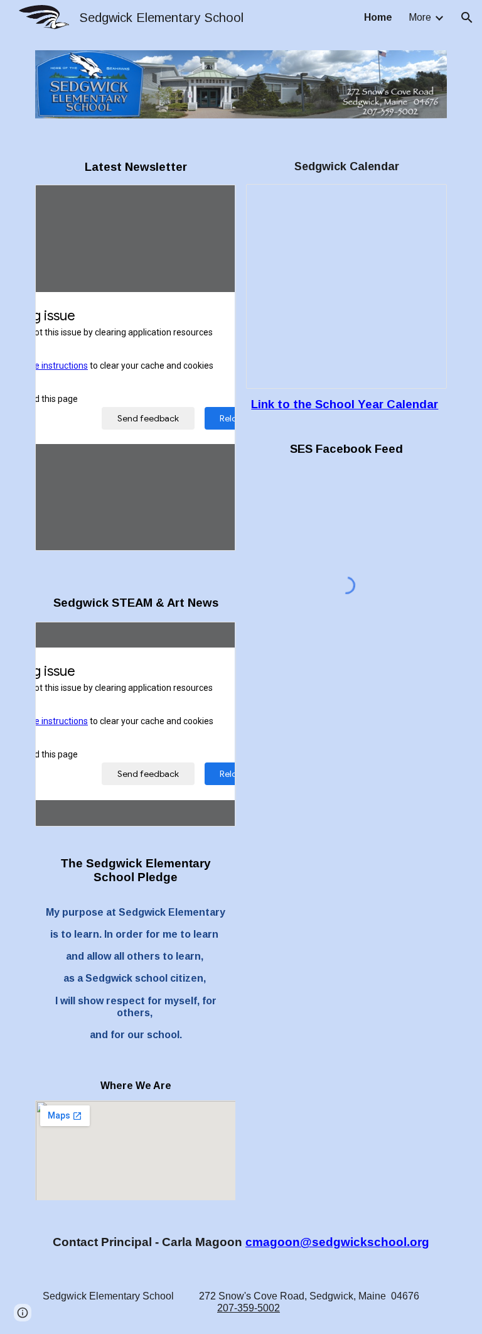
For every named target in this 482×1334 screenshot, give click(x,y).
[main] (135, 167)
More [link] (420, 17)
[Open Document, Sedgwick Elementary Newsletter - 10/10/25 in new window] (212, 201)
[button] (467, 18)
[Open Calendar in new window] (423, 200)
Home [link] (378, 17)
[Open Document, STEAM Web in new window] (212, 638)
